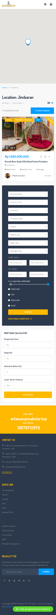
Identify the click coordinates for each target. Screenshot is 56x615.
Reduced (15, 300)
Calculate (28, 395)
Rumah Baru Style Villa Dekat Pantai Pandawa (26, 161)
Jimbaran (10, 165)
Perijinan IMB (8, 530)
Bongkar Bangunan (10, 544)
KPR (4, 539)
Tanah (4, 495)
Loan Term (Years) (13, 379)
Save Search (43, 111)
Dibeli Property (8, 526)
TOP (13, 294)
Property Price (11, 339)
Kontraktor (7, 535)
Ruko (4, 508)
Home (4, 87)
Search (28, 312)
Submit (46, 572)
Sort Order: (18, 103)
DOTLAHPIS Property (14, 607)
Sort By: (5, 103)
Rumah (48, 176)
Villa (4, 503)
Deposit (8, 352)
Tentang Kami (8, 490)
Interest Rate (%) (12, 366)
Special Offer (7, 512)
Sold (13, 305)
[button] (33, 609)
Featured (15, 289)
